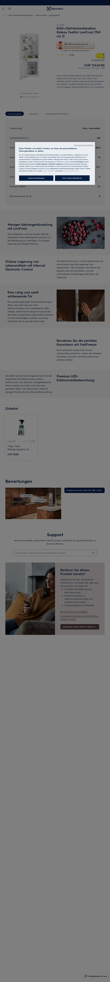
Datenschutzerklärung (71, 171)
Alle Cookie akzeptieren (72, 178)
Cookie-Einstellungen (36, 178)
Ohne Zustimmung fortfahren (83, 145)
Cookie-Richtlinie (48, 171)
